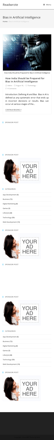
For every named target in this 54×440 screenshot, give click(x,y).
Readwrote (10, 5)
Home (5, 21)
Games (5, 208)
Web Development (10, 222)
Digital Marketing (9, 204)
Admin (10, 85)
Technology (32, 85)
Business (6, 199)
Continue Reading (12, 110)
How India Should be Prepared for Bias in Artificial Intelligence (25, 80)
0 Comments (12, 88)
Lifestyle (6, 213)
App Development (9, 195)
